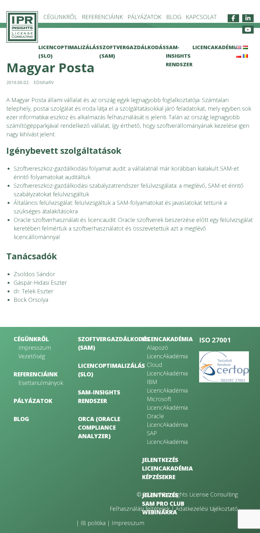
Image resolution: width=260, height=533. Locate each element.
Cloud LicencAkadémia (167, 369)
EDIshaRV (44, 82)
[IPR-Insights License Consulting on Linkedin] (248, 18)
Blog (173, 17)
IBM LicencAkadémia (167, 386)
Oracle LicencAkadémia (167, 420)
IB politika (93, 523)
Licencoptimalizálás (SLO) (101, 370)
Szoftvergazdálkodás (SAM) (101, 343)
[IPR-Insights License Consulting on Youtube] (248, 30)
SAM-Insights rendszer (179, 56)
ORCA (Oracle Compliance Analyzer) (99, 427)
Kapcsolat (201, 17)
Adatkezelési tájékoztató (207, 508)
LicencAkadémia (215, 47)
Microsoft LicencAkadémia (167, 403)
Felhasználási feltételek (140, 508)
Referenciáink (102, 17)
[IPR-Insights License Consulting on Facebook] (233, 18)
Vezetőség (31, 356)
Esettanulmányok (39, 383)
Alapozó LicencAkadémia (167, 352)
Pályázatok (144, 17)
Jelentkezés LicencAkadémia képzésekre (165, 468)
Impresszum (34, 347)
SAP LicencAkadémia (167, 437)
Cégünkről (60, 17)
